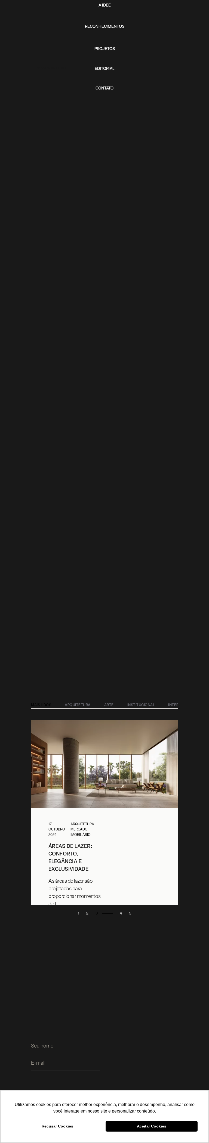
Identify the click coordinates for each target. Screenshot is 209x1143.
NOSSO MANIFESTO (51, 68)
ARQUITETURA (78, 705)
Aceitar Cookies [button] (151, 1126)
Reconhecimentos (104, 27)
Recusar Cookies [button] (57, 1126)
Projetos (104, 49)
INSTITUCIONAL (141, 705)
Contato (104, 89)
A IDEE (105, 6)
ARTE (109, 705)
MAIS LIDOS (41, 705)
